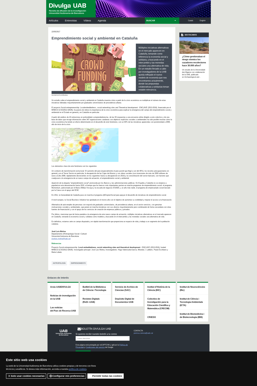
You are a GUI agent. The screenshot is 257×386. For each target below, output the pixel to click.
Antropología (59, 263)
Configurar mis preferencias (68, 376)
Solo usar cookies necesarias (28, 376)
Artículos (53, 20)
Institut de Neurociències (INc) (192, 288)
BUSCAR (150, 21)
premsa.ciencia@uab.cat (143, 333)
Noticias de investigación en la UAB (63, 297)
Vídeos (87, 20)
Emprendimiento (78, 263)
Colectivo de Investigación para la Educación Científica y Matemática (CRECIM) (158, 304)
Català (190, 21)
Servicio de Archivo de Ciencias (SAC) (126, 288)
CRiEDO (151, 317)
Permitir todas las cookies (107, 376)
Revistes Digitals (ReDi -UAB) (91, 300)
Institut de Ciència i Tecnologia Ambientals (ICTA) (191, 302)
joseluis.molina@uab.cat (61, 239)
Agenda (102, 20)
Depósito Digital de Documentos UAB (124, 300)
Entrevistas (71, 20)
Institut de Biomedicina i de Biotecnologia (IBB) (192, 315)
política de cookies (77, 369)
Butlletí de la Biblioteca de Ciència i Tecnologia (94, 288)
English (202, 21)
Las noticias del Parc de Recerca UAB (63, 309)
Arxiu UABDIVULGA (60, 287)
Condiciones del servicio (95, 347)
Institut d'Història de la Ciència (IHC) (158, 288)
